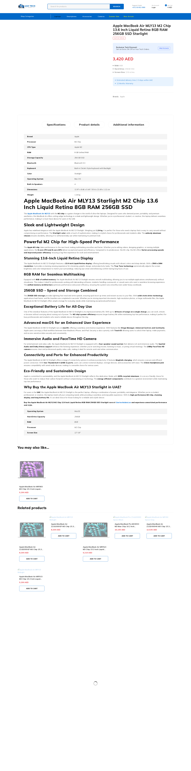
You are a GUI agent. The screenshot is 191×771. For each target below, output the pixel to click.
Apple (122, 97)
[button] (31, 498)
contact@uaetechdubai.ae (10, 622)
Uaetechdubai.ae (123, 402)
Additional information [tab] (128, 124)
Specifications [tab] (56, 124)
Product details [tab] (89, 124)
